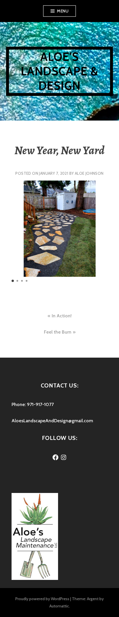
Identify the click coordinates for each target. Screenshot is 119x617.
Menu (62, 11)
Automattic (59, 606)
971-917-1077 (40, 404)
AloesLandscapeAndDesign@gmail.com (52, 420)
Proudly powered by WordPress (42, 598)
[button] (13, 281)
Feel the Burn (57, 332)
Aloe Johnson (89, 173)
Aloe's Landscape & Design (59, 71)
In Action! (62, 315)
